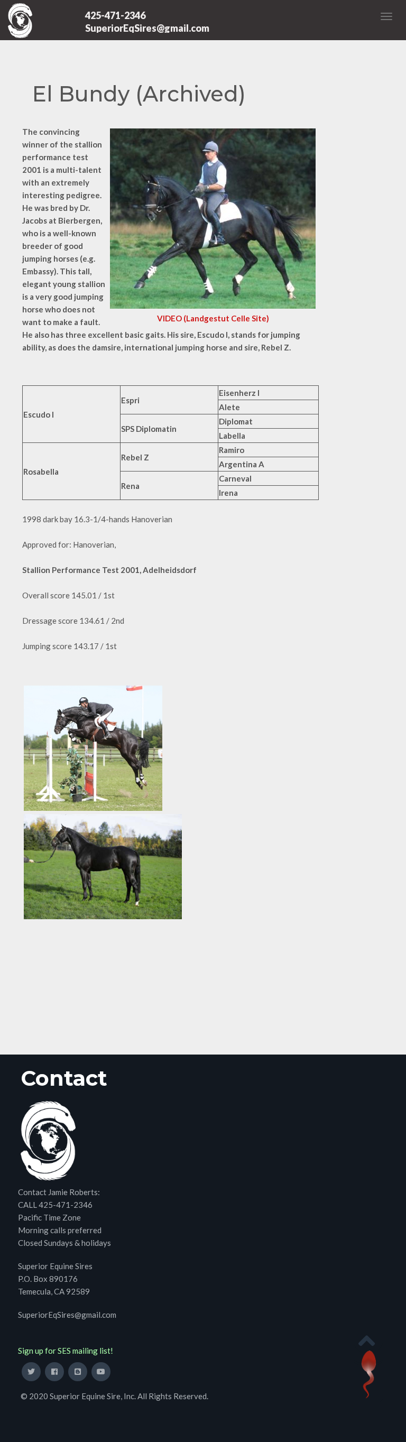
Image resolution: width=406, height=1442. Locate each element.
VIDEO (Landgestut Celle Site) (213, 318)
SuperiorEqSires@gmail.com (147, 28)
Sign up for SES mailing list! (65, 1350)
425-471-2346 (115, 15)
